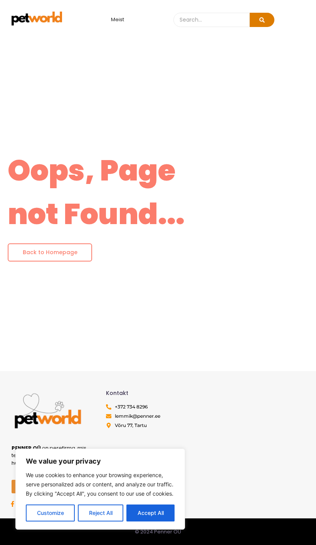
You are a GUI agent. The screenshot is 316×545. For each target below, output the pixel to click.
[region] (100, 489)
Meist (117, 19)
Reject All (101, 513)
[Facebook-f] (12, 504)
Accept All (151, 513)
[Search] (262, 20)
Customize (50, 513)
